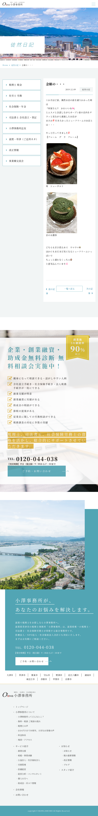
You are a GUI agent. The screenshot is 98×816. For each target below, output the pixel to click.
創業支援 (22, 750)
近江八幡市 (73, 675)
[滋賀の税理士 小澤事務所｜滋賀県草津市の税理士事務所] (14, 4)
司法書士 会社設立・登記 (23, 117)
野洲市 (59, 675)
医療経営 (22, 769)
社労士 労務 (15, 95)
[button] (93, 4)
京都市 (68, 679)
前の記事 (50, 291)
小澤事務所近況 (17, 128)
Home (5, 65)
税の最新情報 (70, 755)
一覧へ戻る (69, 288)
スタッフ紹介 (67, 769)
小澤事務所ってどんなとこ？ (31, 716)
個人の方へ (23, 778)
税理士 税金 (15, 84)
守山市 (47, 675)
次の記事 (89, 291)
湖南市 (88, 675)
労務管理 (22, 764)
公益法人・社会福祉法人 (29, 760)
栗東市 (34, 675)
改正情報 (14, 150)
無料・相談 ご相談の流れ (29, 721)
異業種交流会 (16, 161)
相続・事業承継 (25, 755)
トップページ (22, 706)
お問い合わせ (22, 794)
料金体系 (22, 735)
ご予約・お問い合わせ (36, 471)
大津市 (10, 675)
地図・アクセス (25, 739)
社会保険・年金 (17, 106)
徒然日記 (15, 65)
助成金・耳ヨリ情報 (27, 783)
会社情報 (20, 789)
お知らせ (68, 750)
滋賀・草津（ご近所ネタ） (23, 139)
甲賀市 (56, 679)
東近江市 (30, 679)
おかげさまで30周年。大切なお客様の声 (36, 730)
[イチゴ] (62, 183)
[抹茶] (62, 232)
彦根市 (44, 679)
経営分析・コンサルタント (30, 773)
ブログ (67, 764)
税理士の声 (23, 726)
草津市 (22, 675)
